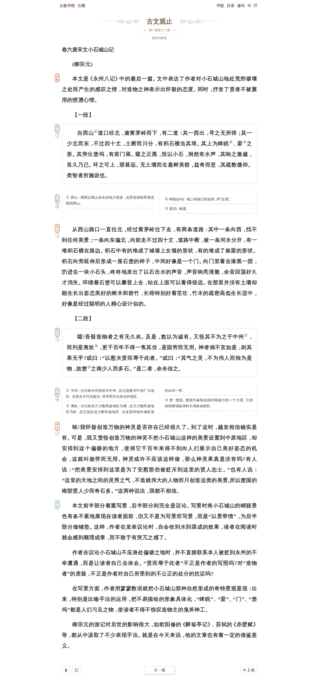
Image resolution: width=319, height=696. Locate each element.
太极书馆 (67, 5)
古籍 (81, 5)
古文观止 (159, 21)
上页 (249, 670)
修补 (241, 5)
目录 (231, 5)
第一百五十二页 (159, 30)
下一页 (159, 670)
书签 (220, 5)
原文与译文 (159, 38)
